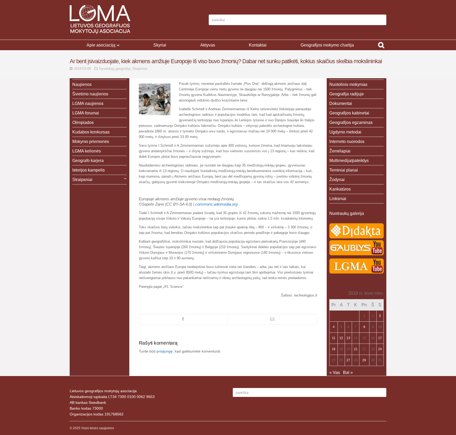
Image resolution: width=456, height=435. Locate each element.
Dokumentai (340, 103)
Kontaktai (258, 45)
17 (380, 338)
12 (341, 338)
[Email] (272, 319)
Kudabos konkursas (91, 132)
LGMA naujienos (87, 103)
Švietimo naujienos (90, 94)
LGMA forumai (85, 113)
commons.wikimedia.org (216, 204)
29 (364, 360)
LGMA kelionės (86, 151)
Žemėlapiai (339, 151)
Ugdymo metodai (345, 132)
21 (356, 349)
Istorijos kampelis (88, 170)
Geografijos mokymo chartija (327, 45)
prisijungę (164, 351)
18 (333, 349)
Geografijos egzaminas (351, 122)
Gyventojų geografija (114, 69)
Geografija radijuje (346, 94)
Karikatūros (340, 189)
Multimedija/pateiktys (349, 160)
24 (380, 349)
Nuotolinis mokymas (348, 84)
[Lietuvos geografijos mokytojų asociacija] (100, 20)
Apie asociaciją (101, 45)
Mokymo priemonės (90, 141)
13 (348, 338)
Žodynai (337, 179)
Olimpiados (83, 122)
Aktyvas (207, 45)
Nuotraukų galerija (346, 213)
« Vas (334, 372)
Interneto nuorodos (346, 141)
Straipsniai (82, 179)
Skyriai (159, 45)
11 (333, 338)
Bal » (348, 372)
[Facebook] (183, 319)
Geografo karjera (88, 160)
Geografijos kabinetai (349, 113)
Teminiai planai (343, 170)
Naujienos (140, 69)
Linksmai (337, 198)
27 (348, 360)
